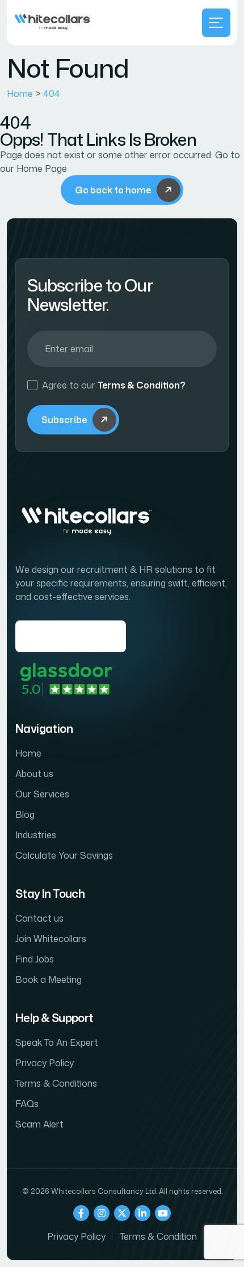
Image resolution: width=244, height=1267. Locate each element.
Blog (25, 814)
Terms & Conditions (56, 1083)
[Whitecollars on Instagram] (102, 1213)
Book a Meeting (48, 979)
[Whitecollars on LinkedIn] (142, 1213)
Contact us (39, 918)
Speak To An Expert (56, 1042)
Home (28, 753)
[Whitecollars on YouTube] (163, 1213)
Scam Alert (39, 1124)
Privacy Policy (44, 1063)
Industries (35, 835)
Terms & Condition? (142, 385)
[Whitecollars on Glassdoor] (66, 679)
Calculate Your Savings (64, 855)
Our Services (42, 794)
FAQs (27, 1103)
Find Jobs (34, 959)
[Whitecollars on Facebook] (81, 1213)
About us (34, 773)
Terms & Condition (158, 1236)
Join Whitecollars (50, 938)
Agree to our (114, 385)
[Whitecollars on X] (122, 1213)
